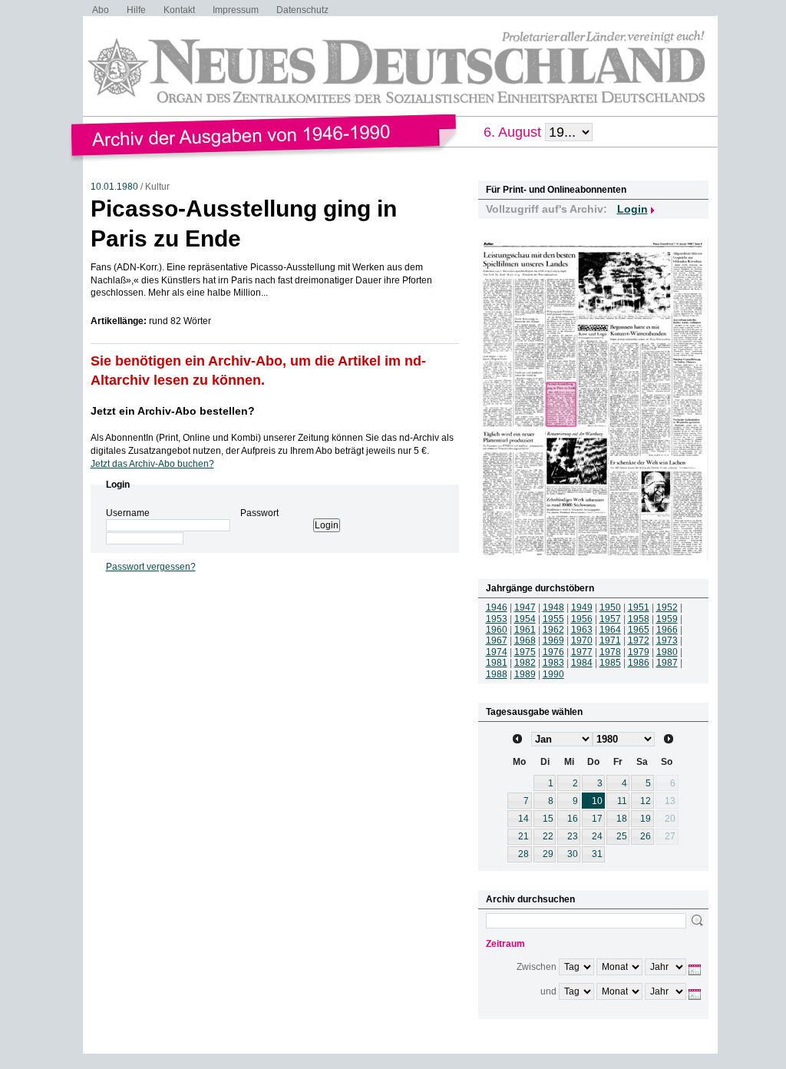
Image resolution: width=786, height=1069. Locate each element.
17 (597, 818)
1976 (553, 652)
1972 (638, 640)
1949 (582, 607)
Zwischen (536, 966)
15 (548, 818)
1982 (525, 662)
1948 (553, 607)
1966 (667, 629)
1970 (582, 640)
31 (597, 854)
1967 (496, 640)
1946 (496, 607)
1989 (525, 674)
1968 (525, 640)
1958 (638, 619)
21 (523, 836)
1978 (610, 652)
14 (523, 818)
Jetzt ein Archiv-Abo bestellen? (173, 411)
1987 (667, 662)
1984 (582, 662)
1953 (496, 619)
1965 (638, 629)
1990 (553, 674)
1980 (667, 652)
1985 (610, 662)
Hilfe (136, 10)
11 (622, 801)
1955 (553, 619)
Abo (100, 10)
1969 (553, 640)
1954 (525, 619)
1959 (667, 619)
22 (548, 836)
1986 (638, 662)
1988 (496, 674)
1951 (638, 607)
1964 (610, 629)
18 (621, 818)
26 (645, 836)
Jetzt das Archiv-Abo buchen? (152, 463)
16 (572, 818)
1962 (553, 629)
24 (597, 836)
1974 (496, 652)
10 (597, 801)
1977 (582, 652)
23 (572, 836)
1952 (667, 607)
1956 (582, 619)
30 (572, 854)
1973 (667, 640)
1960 (496, 629)
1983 (553, 662)
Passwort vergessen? (151, 566)
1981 (496, 662)
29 (548, 854)
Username (128, 513)
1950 (610, 607)
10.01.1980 (114, 186)
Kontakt (179, 10)
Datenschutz (302, 10)
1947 (525, 607)
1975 (525, 652)
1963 (582, 629)
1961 (525, 629)
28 (523, 854)
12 (645, 801)
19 (645, 818)
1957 (610, 619)
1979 (638, 652)
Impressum (236, 10)
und (548, 991)
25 (621, 836)
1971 (610, 640)
